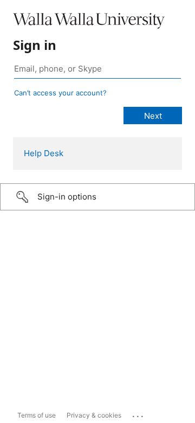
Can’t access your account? (60, 92)
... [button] (138, 413)
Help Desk (43, 153)
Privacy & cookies (94, 415)
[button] (97, 197)
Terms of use (36, 415)
